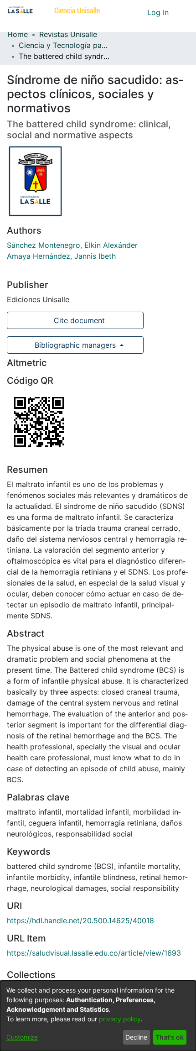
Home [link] (17, 34)
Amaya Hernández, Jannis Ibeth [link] (61, 256)
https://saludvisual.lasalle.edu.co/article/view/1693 (94, 952)
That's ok (169, 1037)
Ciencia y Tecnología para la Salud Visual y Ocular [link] (64, 45)
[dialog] (98, 1016)
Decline (136, 1037)
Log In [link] (158, 12)
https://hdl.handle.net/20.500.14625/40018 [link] (80, 920)
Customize (22, 1037)
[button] (123, 12)
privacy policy (120, 1019)
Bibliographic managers (75, 345)
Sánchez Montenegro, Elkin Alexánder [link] (72, 245)
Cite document (78, 320)
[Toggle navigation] (182, 12)
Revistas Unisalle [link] (68, 34)
